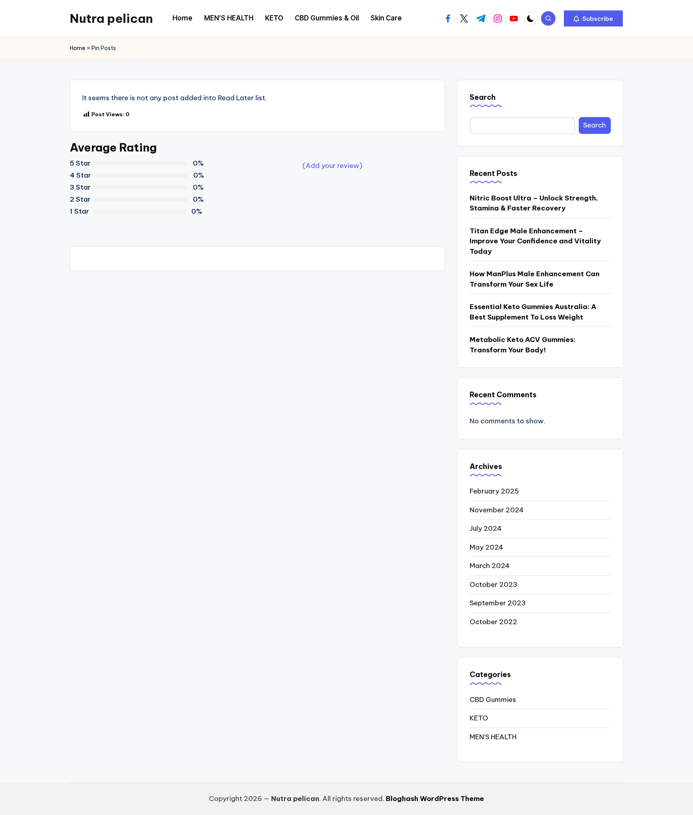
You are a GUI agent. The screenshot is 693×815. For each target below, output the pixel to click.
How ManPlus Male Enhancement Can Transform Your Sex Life (535, 279)
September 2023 (498, 603)
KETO (479, 718)
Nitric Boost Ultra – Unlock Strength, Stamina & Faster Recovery (534, 203)
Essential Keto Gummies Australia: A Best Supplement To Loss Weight (533, 312)
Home (77, 48)
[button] (593, 18)
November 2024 (497, 510)
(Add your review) (332, 165)
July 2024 (486, 528)
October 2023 (493, 584)
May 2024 (486, 547)
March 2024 (490, 565)
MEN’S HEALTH (493, 736)
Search (483, 97)
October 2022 (493, 621)
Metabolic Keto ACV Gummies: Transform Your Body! (522, 344)
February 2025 (494, 491)
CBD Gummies (493, 699)
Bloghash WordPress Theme (435, 798)
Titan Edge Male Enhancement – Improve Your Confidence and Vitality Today (535, 241)
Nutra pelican (111, 18)
